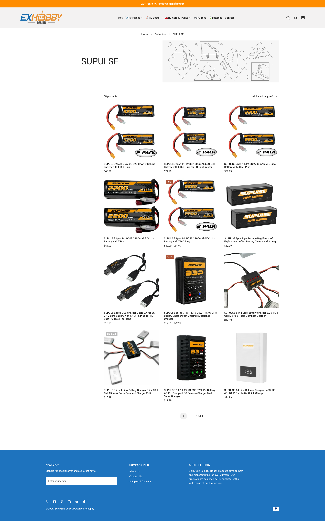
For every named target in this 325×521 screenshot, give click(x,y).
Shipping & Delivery (140, 481)
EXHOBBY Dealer (63, 508)
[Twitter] (47, 501)
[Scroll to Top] (319, 503)
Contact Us (135, 476)
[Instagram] (69, 501)
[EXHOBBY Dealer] (41, 17)
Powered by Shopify (83, 508)
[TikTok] (84, 501)
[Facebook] (54, 501)
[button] (303, 17)
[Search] (288, 17)
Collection (160, 34)
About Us (134, 471)
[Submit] (112, 481)
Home (144, 34)
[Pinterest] (62, 501)
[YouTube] (77, 501)
